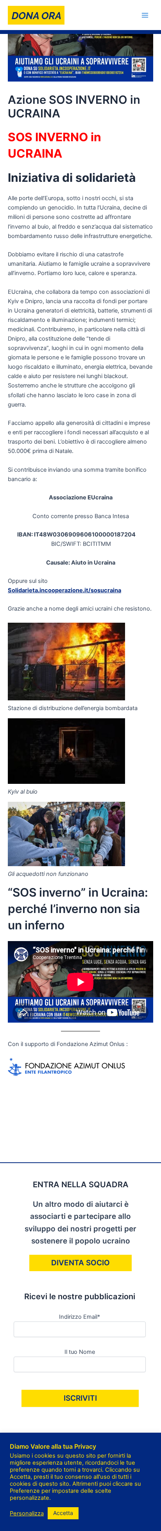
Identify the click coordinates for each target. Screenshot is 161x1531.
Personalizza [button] (27, 1513)
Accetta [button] (63, 1513)
